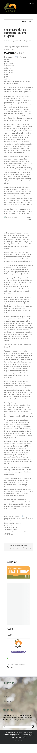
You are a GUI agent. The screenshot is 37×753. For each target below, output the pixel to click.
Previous (23, 21)
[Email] (24, 652)
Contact (6, 697)
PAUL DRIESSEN (9, 53)
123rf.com (10, 667)
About (6, 693)
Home (6, 689)
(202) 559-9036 (19, 720)
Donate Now (8, 701)
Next (29, 21)
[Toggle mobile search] (30, 3)
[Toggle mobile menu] (33, 3)
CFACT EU (18, 647)
